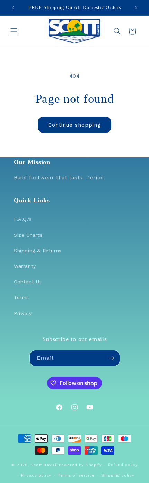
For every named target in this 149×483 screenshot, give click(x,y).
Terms (21, 297)
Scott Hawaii (44, 465)
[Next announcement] (136, 7)
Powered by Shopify (80, 465)
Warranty (25, 266)
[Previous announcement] (12, 7)
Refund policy (123, 465)
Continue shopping (74, 125)
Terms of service (76, 475)
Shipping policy (117, 475)
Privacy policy (36, 475)
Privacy (23, 313)
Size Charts (28, 235)
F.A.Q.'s (23, 219)
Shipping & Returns (38, 250)
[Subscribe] (112, 358)
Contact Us (28, 282)
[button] (13, 31)
